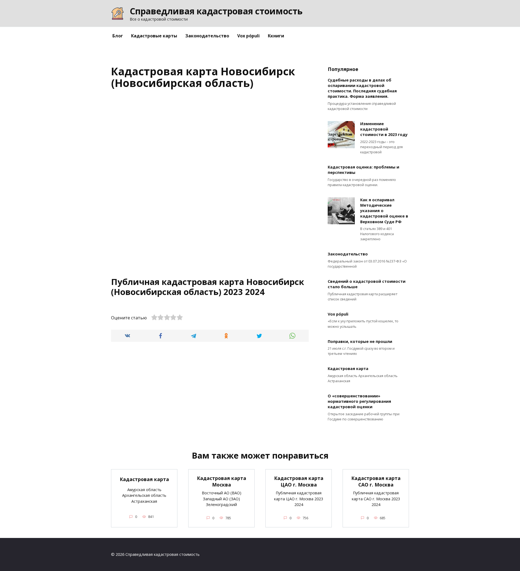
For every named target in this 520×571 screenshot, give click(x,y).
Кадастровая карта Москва (221, 481)
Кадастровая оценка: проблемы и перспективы (363, 170)
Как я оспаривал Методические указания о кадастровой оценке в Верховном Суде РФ (384, 210)
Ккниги (276, 36)
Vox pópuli (248, 36)
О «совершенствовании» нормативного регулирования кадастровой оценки (359, 401)
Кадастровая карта (348, 368)
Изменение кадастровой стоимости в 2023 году (384, 129)
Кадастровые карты (154, 36)
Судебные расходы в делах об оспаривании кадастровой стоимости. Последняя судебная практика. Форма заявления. (362, 88)
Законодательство (207, 36)
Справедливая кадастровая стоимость (216, 11)
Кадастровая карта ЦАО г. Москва (298, 481)
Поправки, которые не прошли (360, 341)
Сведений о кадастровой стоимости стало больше (366, 284)
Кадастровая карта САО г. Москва (376, 481)
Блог (117, 36)
